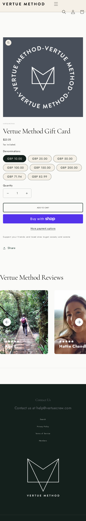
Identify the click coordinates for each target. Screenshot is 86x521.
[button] (56, 4)
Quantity (8, 185)
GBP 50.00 (65, 159)
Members (43, 440)
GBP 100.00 (15, 168)
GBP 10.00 (14, 159)
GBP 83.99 (39, 177)
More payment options (43, 228)
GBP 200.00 (69, 168)
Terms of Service (43, 433)
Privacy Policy (43, 426)
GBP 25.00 (39, 159)
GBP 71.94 (14, 177)
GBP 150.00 (42, 168)
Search (43, 419)
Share (12, 248)
